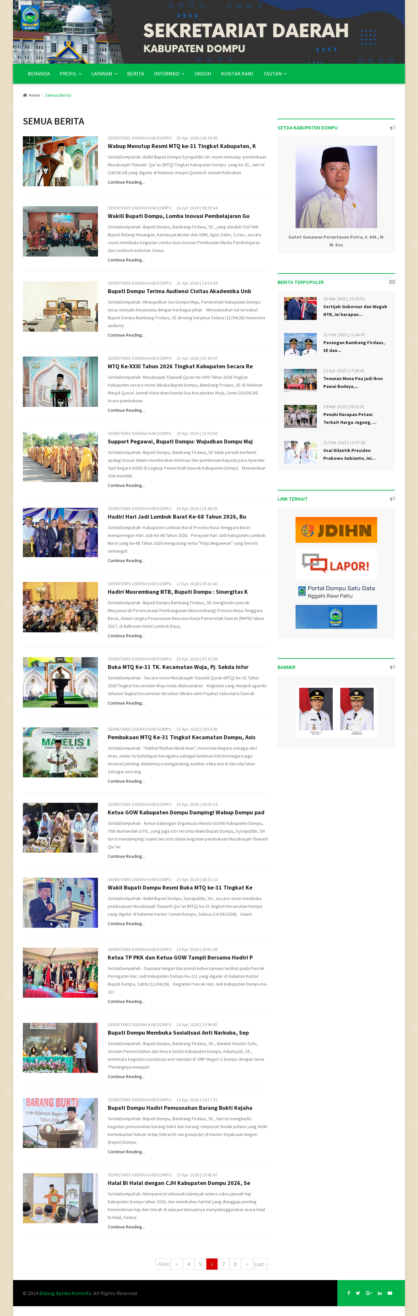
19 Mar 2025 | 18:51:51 (344, 406)
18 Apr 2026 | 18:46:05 (196, 508)
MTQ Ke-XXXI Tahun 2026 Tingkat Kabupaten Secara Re (180, 366)
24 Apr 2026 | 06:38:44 (196, 208)
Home (34, 95)
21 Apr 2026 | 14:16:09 (196, 283)
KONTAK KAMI (237, 73)
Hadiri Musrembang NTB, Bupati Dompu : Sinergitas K (178, 591)
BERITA (135, 73)
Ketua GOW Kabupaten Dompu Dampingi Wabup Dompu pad (186, 812)
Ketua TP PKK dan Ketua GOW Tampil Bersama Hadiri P (180, 957)
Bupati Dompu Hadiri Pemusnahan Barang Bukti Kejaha (180, 1107)
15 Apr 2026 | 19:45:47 (196, 1175)
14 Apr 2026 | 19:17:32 (196, 1100)
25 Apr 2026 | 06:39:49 (196, 138)
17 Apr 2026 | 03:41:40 (196, 584)
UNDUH (202, 73)
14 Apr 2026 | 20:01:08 (196, 949)
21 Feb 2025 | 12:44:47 (344, 335)
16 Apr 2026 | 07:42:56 (196, 659)
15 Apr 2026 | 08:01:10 (196, 879)
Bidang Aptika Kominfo (65, 1293)
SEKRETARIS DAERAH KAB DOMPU (139, 138)
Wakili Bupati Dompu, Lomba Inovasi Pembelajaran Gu (178, 216)
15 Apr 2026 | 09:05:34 (196, 804)
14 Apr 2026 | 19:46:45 (196, 1024)
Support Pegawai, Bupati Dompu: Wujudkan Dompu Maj (180, 441)
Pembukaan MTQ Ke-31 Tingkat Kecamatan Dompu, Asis (181, 737)
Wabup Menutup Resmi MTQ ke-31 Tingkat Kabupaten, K (182, 146)
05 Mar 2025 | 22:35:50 (344, 299)
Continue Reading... (126, 182)
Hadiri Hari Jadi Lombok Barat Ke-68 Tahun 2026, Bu (177, 516)
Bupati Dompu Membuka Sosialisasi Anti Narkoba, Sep (178, 1032)
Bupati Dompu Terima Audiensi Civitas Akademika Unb (179, 291)
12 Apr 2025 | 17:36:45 (343, 371)
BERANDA (39, 73)
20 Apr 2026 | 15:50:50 (196, 433)
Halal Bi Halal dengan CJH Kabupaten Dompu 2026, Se (179, 1183)
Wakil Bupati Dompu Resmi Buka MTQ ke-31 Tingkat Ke (180, 887)
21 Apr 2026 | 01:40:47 (196, 358)
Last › (260, 1264)
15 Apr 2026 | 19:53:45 (196, 729)
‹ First (163, 1264)
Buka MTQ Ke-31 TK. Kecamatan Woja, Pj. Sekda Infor (178, 667)
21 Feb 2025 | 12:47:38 (344, 442)
